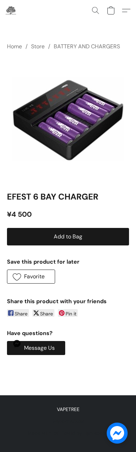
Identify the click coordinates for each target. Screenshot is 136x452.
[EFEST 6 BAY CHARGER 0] (68, 119)
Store (38, 46)
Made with (68, 433)
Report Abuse (68, 421)
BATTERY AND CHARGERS (87, 46)
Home (14, 46)
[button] (11, 10)
